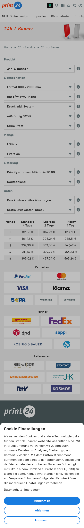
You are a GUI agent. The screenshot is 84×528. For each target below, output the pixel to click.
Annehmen (42, 501)
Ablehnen (42, 510)
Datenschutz (13, 489)
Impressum (32, 489)
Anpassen (42, 520)
